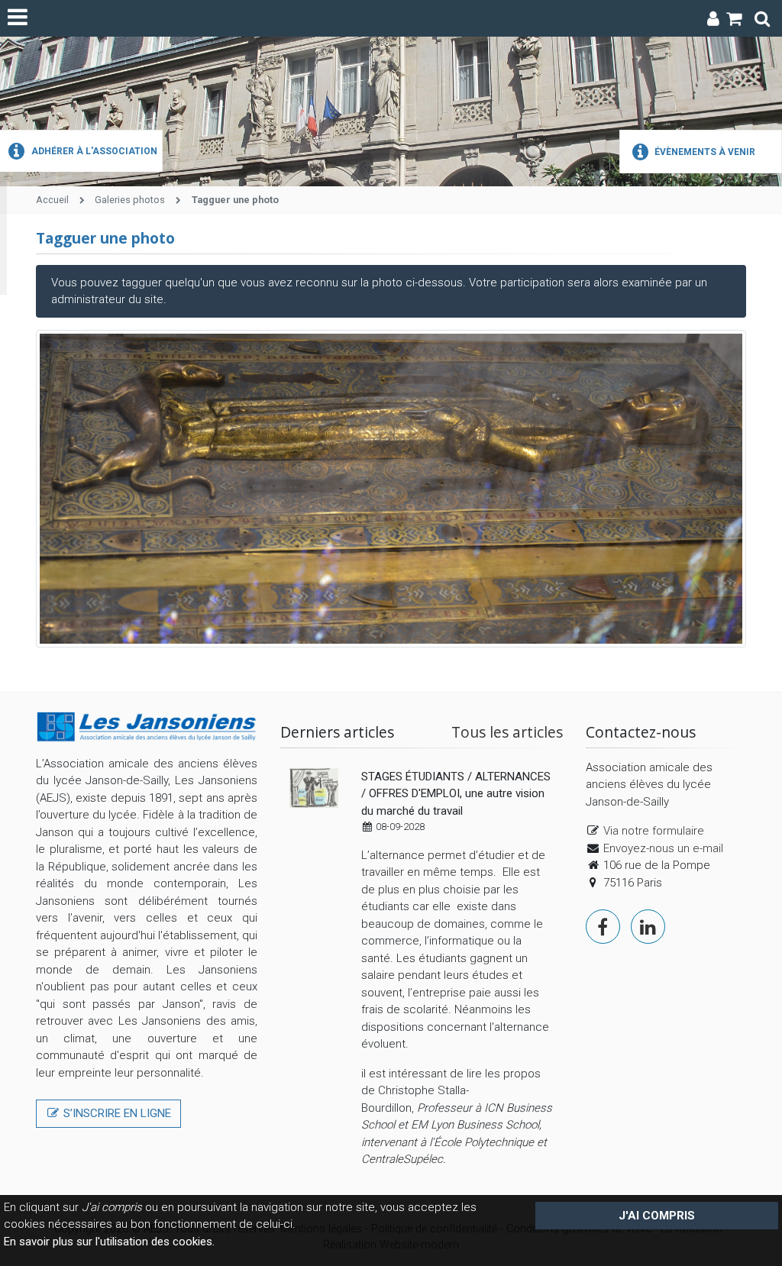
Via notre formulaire (653, 831)
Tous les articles (507, 732)
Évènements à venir (703, 152)
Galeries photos (130, 199)
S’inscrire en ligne (115, 1113)
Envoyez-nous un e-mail (663, 848)
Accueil (52, 199)
